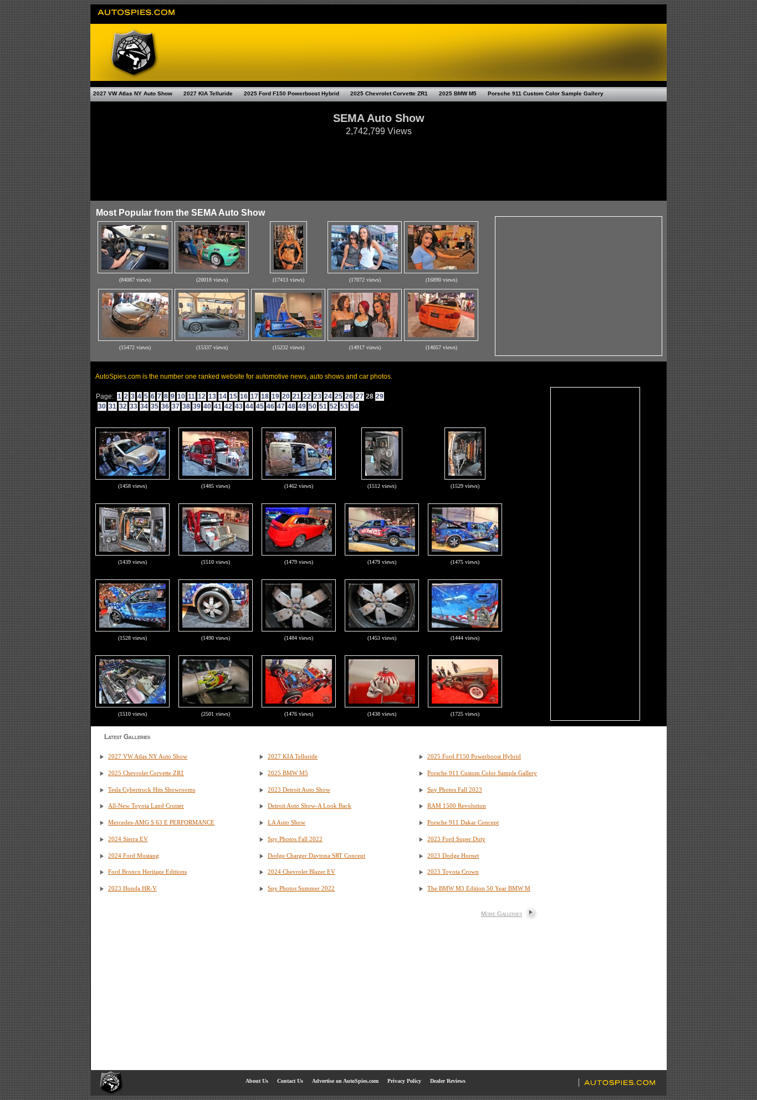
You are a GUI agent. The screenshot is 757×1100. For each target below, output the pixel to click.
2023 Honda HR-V (132, 888)
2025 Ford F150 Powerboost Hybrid (291, 93)
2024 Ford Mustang (133, 856)
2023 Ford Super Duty (456, 839)
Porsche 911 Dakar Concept (463, 822)
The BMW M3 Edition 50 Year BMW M (478, 888)
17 (254, 396)
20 (286, 396)
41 (218, 406)
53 (344, 406)
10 (181, 396)
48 (291, 406)
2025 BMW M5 (458, 93)
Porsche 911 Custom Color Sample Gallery (545, 93)
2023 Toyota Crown (453, 872)
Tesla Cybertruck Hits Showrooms (151, 790)
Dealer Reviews (448, 1081)
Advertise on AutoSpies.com (345, 1081)
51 (323, 406)
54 (355, 406)
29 (379, 396)
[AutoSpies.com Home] (136, 19)
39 (197, 406)
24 (328, 396)
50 (312, 406)
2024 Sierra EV (128, 839)
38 (186, 406)
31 (112, 406)
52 (333, 406)
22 (307, 396)
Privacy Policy (404, 1081)
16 (244, 396)
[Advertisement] (378, 163)
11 (191, 396)
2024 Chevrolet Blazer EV (301, 872)
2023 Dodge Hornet (453, 856)
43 (239, 406)
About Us (256, 1081)
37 (176, 406)
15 (233, 396)
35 (154, 406)
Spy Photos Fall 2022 (295, 839)
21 (296, 396)
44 (249, 406)
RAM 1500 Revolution (456, 806)
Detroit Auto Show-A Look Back (309, 806)
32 (123, 406)
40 (207, 406)
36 (165, 406)
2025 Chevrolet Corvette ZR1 (389, 93)
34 (144, 406)
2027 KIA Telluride (208, 93)
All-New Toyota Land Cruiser (146, 806)
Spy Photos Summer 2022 (301, 888)
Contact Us (290, 1081)
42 (228, 406)
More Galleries (501, 913)
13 (212, 396)
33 (133, 406)
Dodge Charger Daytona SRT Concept (316, 856)
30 (102, 406)
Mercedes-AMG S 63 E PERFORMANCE (161, 822)
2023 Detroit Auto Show (299, 790)
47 (281, 406)
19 (275, 396)
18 (265, 396)
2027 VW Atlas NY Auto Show (132, 93)
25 (338, 396)
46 (270, 406)
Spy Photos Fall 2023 (454, 790)
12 (202, 396)
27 (360, 396)
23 (317, 396)
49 (302, 406)
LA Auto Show (286, 822)
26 (349, 396)
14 (223, 396)
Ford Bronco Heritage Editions (147, 872)
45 (260, 406)
